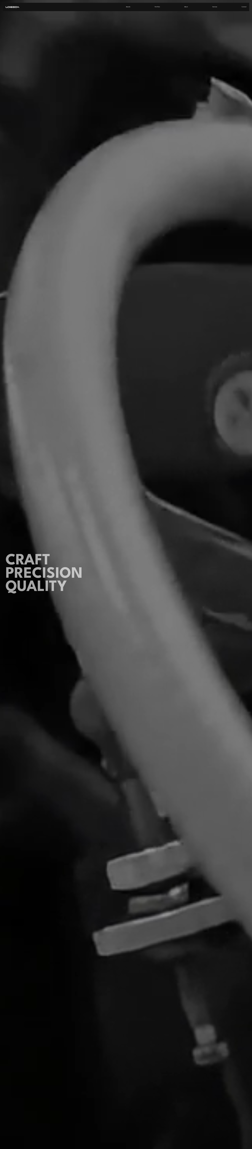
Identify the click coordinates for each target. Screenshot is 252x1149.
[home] (66, 7)
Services (214, 6)
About (186, 6)
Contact (244, 6)
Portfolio (157, 6)
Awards (128, 6)
